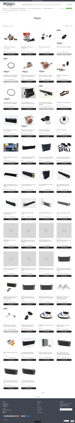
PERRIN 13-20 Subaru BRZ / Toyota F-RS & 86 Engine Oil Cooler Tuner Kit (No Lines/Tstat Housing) (11, 297)
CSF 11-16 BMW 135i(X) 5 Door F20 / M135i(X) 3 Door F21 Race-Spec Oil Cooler (28, 103)
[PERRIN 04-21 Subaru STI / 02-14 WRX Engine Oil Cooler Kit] (64, 315)
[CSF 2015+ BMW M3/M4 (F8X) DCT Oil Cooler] (28, 203)
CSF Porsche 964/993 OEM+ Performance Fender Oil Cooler (46, 185)
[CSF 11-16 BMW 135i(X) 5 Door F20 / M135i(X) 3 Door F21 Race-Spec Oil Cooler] (28, 92)
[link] (31, 392)
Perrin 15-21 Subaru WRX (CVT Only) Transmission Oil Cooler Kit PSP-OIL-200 (28, 381)
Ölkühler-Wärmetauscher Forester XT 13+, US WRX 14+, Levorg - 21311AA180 (28, 130)
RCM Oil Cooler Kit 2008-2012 (62, 129)
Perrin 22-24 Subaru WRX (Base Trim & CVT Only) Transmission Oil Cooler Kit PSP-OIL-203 (11, 381)
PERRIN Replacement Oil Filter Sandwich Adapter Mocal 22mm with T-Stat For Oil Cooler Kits (28, 241)
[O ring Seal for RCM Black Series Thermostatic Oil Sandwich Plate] (46, 120)
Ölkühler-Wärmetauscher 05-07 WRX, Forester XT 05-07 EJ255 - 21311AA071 (45, 76)
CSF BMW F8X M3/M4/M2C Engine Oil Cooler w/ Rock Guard (10, 213)
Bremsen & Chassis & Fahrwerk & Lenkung (10, 10)
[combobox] (41, 4)
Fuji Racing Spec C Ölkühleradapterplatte (64, 102)
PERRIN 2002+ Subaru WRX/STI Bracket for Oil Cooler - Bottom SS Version (11, 269)
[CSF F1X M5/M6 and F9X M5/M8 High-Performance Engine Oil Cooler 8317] (28, 342)
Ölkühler (7, 12)
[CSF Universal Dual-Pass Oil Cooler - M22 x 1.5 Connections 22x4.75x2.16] (28, 174)
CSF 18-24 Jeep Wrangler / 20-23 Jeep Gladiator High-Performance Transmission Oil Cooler (11, 185)
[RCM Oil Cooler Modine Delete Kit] (46, 37)
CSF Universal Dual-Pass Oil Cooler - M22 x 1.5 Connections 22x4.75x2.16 (28, 185)
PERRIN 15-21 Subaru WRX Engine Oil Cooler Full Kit (46, 326)
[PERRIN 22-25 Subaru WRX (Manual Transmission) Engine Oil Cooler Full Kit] (11, 315)
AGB (38, 405)
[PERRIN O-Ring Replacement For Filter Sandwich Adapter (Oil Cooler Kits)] (46, 230)
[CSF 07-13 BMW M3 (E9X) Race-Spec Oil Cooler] (64, 203)
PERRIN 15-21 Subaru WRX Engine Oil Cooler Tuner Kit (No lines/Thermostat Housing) (46, 297)
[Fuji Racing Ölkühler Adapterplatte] (11, 37)
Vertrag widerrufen (37, 421)
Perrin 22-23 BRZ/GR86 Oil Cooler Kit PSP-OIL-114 (11, 158)
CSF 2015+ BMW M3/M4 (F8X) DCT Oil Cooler (27, 213)
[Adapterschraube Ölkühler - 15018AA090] (64, 37)
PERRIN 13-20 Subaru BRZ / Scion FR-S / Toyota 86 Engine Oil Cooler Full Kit (28, 326)
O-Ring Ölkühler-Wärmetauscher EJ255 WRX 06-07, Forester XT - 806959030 (10, 103)
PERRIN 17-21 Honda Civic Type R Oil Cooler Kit (11, 353)
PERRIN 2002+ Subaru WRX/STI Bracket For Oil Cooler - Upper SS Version (64, 241)
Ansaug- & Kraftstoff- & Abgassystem (34, 8)
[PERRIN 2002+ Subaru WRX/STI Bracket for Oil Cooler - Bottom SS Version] (11, 258)
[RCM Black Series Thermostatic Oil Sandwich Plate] (28, 37)
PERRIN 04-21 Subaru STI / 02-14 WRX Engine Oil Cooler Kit (63, 326)
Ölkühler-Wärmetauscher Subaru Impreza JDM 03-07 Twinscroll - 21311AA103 (28, 76)
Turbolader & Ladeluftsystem (48, 8)
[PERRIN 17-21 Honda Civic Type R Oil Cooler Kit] (11, 342)
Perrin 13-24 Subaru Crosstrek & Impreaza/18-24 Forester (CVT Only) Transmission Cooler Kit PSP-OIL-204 (63, 353)
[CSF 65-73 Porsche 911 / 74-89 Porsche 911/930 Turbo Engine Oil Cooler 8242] (46, 342)
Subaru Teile (5, 8)
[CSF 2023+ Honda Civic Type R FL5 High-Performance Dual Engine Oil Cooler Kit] (64, 147)
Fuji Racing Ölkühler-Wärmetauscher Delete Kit (63, 76)
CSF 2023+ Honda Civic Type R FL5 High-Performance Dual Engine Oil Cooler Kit (63, 158)
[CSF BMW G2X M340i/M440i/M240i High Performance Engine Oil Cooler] (28, 147)
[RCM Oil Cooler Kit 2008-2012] (64, 120)
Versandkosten (40, 412)
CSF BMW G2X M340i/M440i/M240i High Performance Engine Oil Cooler (28, 158)
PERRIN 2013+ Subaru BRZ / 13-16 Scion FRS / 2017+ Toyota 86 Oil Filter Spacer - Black (46, 269)
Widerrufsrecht (40, 408)
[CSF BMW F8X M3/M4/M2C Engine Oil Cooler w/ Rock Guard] (11, 203)
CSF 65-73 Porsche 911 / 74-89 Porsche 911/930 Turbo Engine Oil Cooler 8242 (45, 353)
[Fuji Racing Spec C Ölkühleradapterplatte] (64, 92)
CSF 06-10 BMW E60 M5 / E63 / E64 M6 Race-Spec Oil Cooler (10, 130)
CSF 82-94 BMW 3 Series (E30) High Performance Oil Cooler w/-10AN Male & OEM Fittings (46, 103)
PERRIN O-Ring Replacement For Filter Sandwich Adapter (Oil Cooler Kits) (45, 241)
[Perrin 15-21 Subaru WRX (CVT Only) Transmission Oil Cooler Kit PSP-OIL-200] (28, 371)
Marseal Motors (7, 419)
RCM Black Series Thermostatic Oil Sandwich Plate (27, 47)
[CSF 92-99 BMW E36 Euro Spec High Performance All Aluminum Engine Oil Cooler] (64, 174)
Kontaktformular (48, 0)
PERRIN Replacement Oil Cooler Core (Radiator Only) (10, 241)
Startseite (4, 12)
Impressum (39, 410)
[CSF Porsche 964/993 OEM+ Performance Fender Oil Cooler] (46, 174)
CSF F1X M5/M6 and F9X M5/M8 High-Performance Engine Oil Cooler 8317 (27, 353)
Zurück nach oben (37, 396)
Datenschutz (39, 407)
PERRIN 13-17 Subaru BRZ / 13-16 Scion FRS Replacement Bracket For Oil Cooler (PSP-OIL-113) (28, 269)
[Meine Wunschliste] (70, 4)
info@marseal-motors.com (7, 409)
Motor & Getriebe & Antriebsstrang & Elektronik (17, 8)
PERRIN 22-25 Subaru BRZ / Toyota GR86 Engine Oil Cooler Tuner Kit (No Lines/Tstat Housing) (64, 269)
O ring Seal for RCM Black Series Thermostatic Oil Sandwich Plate (44, 130)
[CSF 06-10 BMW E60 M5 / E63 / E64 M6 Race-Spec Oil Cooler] (11, 120)
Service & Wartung (23, 10)
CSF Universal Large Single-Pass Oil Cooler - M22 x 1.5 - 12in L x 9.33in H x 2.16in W (46, 158)
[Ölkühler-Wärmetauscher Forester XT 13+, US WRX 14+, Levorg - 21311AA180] (28, 120)
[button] (72, 4)
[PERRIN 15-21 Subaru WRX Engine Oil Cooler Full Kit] (46, 315)
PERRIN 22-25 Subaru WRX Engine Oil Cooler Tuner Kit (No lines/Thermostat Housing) (27, 297)
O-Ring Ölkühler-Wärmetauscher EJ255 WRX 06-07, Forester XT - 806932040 (10, 76)
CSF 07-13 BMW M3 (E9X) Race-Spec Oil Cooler (63, 213)
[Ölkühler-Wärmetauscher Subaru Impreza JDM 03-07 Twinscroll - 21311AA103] (28, 65)
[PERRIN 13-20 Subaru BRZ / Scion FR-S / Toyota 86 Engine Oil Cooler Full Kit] (28, 315)
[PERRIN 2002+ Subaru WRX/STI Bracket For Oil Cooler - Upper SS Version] (64, 230)
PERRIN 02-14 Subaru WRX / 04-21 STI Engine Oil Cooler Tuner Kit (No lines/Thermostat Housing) (63, 297)
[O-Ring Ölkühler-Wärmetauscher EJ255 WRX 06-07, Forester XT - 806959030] (11, 92)
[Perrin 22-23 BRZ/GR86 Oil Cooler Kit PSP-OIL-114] (11, 147)
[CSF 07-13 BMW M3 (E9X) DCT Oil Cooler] (46, 203)
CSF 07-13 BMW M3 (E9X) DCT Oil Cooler (46, 212)
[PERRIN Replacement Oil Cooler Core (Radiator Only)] (11, 230)
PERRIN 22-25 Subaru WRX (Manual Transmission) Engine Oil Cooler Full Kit (10, 326)
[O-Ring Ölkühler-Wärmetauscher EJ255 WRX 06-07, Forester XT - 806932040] (11, 65)
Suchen (39, 403)
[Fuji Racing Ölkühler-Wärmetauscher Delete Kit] (64, 65)
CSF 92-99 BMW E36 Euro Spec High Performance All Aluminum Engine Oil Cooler (63, 185)
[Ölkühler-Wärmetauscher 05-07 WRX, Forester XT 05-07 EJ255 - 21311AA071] (46, 65)
